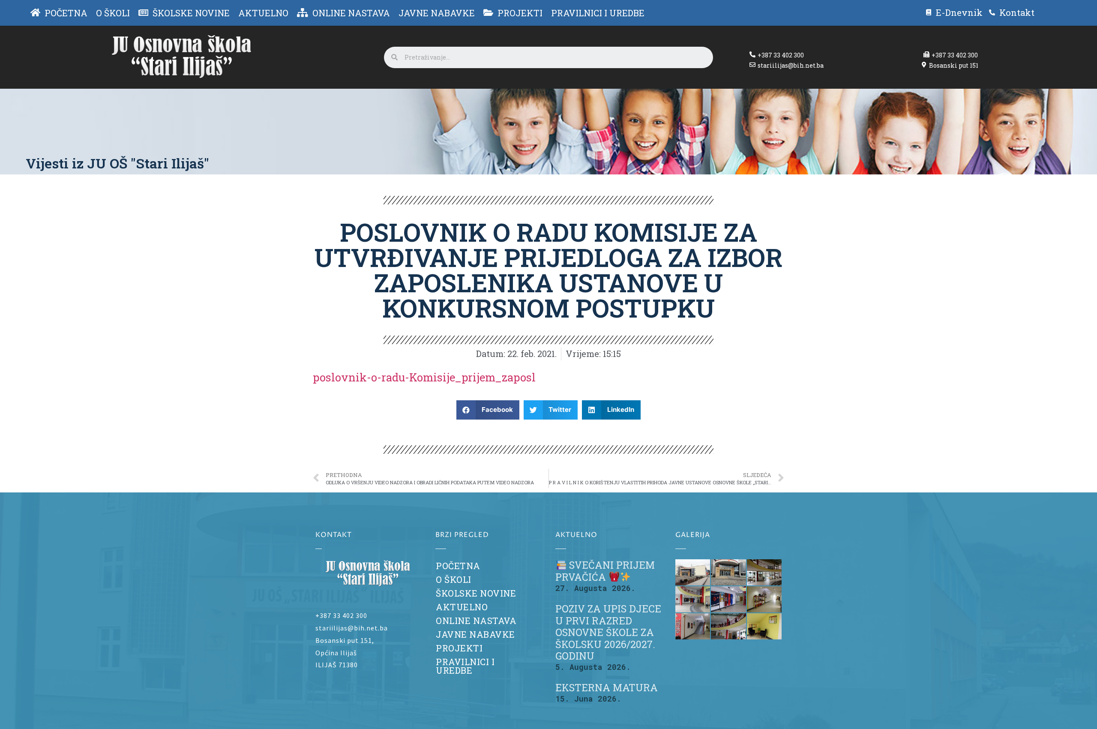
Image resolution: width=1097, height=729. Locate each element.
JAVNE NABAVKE (475, 634)
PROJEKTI (459, 648)
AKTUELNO (462, 607)
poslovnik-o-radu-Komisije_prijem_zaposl (424, 377)
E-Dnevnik (959, 12)
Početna (458, 566)
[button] (487, 410)
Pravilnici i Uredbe (465, 666)
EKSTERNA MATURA (606, 687)
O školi (453, 579)
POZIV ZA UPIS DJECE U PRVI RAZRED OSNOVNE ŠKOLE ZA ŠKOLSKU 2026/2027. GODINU (608, 632)
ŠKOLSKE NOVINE (476, 593)
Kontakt (1016, 12)
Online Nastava (476, 621)
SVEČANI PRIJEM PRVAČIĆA (605, 570)
